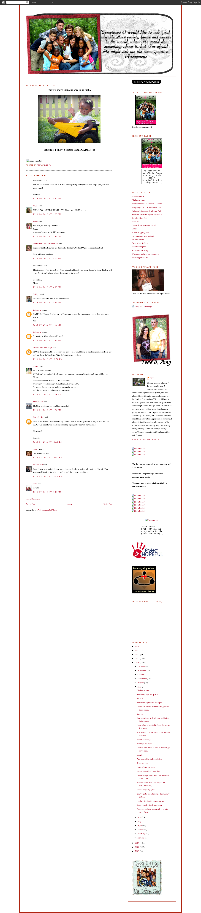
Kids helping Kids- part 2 (147, 694)
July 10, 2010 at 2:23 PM (47, 214)
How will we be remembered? (144, 225)
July (140, 686)
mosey (35, 449)
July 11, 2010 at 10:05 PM (48, 441)
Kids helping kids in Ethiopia (149, 702)
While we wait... (138, 196)
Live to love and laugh (42, 347)
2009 (137, 842)
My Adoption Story (140, 250)
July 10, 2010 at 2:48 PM (47, 236)
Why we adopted (139, 246)
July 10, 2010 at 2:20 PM (47, 198)
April (140, 825)
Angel (35, 205)
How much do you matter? (143, 235)
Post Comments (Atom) (47, 509)
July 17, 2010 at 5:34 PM (47, 492)
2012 (137, 654)
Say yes (140, 713)
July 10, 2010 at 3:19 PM (47, 258)
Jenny (35, 221)
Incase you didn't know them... (149, 771)
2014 (137, 646)
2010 (137, 662)
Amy (152, 378)
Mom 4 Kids (38, 401)
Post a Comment (33, 498)
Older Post (107, 503)
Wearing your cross (140, 257)
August (141, 682)
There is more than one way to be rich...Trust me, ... (151, 784)
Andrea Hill (38, 464)
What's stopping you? (146, 789)
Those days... (142, 763)
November (142, 670)
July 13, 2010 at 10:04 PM (48, 476)
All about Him (138, 239)
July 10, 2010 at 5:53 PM (47, 324)
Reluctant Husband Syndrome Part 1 (147, 210)
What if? (135, 221)
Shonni (36, 366)
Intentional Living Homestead (46, 243)
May (140, 821)
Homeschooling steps (146, 767)
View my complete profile (145, 439)
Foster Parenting (144, 739)
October (141, 674)
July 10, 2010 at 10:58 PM (48, 359)
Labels (134, 228)
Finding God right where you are (150, 800)
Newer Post (30, 503)
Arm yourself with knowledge (149, 758)
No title (140, 698)
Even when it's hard (140, 243)
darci (35, 483)
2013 (137, 650)
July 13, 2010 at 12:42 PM (48, 457)
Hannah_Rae (38, 417)
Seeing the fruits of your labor (149, 804)
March (141, 829)
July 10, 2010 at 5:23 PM (47, 302)
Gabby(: (36, 294)
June (140, 817)
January (141, 837)
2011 (137, 658)
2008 (137, 847)
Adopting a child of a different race (146, 207)
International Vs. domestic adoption (147, 203)
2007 (137, 851)
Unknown (37, 309)
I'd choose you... (138, 200)
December (142, 666)
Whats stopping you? (141, 232)
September (142, 678)
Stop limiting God (139, 218)
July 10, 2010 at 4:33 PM (47, 287)
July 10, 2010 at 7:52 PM (47, 340)
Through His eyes (144, 743)
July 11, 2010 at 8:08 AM (47, 394)
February (142, 833)
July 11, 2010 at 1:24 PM (47, 410)
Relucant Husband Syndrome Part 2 (147, 214)
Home (69, 503)
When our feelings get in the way (146, 253)
